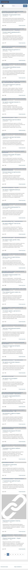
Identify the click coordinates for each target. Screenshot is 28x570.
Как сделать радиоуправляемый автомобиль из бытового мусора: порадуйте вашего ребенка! (12, 396)
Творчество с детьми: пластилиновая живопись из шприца (12, 137)
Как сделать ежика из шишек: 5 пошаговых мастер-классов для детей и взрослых (12, 274)
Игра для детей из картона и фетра (12, 119)
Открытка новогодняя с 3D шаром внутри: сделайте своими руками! (12, 154)
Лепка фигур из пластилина (10, 464)
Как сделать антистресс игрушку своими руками (12, 362)
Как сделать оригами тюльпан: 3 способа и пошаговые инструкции (12, 102)
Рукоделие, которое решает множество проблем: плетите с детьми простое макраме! (12, 14)
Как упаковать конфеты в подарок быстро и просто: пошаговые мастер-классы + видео (12, 413)
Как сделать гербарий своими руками (12, 189)
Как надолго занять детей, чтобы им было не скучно (12, 239)
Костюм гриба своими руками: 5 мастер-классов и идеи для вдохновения (12, 207)
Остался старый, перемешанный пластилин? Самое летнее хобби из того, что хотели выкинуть (12, 32)
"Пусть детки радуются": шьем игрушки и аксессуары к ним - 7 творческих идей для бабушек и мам (12, 84)
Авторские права (4, 566)
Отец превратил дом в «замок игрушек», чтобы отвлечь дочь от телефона (12, 292)
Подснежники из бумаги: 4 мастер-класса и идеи (12, 520)
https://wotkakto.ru (18, 566)
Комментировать (22, 25)
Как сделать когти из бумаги (10, 378)
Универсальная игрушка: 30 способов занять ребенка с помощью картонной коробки (12, 430)
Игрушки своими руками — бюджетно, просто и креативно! (12, 538)
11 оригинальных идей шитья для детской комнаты (12, 481)
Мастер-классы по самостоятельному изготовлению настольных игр (12, 257)
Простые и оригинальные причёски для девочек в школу (12, 328)
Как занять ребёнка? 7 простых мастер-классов (12, 223)
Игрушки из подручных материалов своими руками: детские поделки (12, 345)
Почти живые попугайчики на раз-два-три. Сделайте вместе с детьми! (12, 67)
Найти (25, 5)
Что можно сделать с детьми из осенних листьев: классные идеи (12, 311)
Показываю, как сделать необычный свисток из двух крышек (12, 448)
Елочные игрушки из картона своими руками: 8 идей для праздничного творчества (12, 172)
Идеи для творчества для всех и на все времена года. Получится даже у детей (12, 49)
